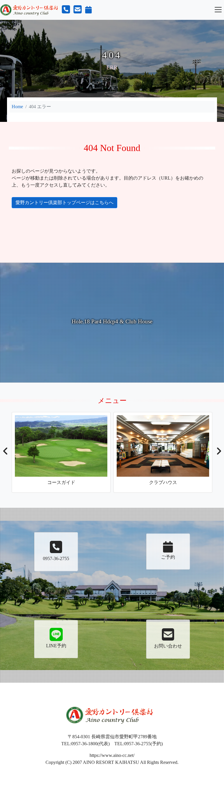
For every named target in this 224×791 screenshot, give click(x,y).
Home (17, 106)
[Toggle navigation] (218, 9)
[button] (5, 452)
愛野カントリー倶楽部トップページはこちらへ (64, 202)
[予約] (88, 10)
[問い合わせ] (78, 9)
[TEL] (66, 9)
